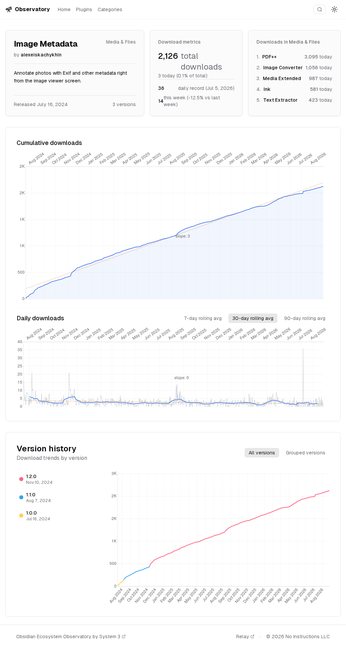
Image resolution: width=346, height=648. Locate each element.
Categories (110, 9)
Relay (242, 636)
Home (64, 9)
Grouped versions (305, 452)
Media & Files (121, 42)
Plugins (84, 9)
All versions (262, 452)
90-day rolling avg (304, 318)
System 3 (109, 636)
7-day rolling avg (203, 318)
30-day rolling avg (252, 318)
